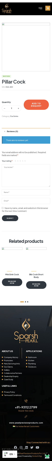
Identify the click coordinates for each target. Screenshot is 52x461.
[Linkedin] (26, 447)
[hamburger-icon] (40, 8)
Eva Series (14, 116)
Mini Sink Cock (12, 274)
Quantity (6, 102)
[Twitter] (32, 447)
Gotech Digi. (37, 456)
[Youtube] (37, 447)
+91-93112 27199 (26, 407)
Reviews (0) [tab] (12, 131)
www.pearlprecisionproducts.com (26, 422)
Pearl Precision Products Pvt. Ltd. (32, 453)
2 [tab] (25, 301)
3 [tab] (27, 301)
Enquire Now (12, 282)
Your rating (7, 161)
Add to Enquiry (36, 104)
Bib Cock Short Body (36, 275)
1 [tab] (22, 301)
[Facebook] (15, 447)
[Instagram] (21, 447)
